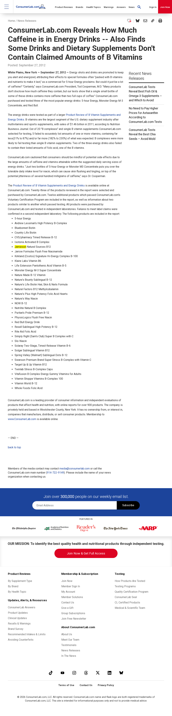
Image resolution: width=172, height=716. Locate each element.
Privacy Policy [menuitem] (106, 685)
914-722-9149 (55, 472)
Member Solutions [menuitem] (72, 597)
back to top (14, 447)
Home (11, 20)
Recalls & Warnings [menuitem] (19, 623)
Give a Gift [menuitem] (67, 607)
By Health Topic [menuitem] (17, 591)
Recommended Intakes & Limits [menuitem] (27, 634)
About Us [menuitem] (66, 634)
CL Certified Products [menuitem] (127, 602)
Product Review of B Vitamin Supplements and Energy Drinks (49, 185)
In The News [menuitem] (68, 655)
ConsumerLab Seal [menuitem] (126, 597)
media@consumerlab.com (74, 468)
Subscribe (128, 505)
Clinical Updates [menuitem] (17, 618)
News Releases (26, 20)
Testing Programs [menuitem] (125, 586)
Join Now (165, 7)
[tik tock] (51, 673)
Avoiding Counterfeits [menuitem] (20, 639)
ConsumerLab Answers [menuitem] (21, 607)
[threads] (86, 673)
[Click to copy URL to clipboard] (152, 21)
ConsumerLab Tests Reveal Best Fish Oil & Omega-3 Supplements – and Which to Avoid (145, 93)
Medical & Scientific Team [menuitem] (130, 607)
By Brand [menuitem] (13, 586)
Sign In (153, 7)
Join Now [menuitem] (66, 581)
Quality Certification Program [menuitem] (131, 591)
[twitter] (98, 673)
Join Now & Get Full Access (86, 553)
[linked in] (109, 673)
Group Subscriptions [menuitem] (73, 613)
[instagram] (74, 673)
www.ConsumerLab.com (22, 419)
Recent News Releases (140, 76)
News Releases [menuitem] (70, 650)
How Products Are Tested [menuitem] (130, 581)
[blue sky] (121, 673)
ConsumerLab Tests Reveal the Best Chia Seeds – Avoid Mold (142, 134)
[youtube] (62, 673)
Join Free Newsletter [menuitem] (73, 618)
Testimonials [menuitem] (68, 645)
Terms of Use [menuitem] (66, 685)
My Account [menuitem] (68, 591)
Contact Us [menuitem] (67, 602)
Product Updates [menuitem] (18, 612)
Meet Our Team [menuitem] (70, 639)
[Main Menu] (6, 6)
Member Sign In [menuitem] (70, 586)
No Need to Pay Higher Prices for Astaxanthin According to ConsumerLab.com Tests (145, 115)
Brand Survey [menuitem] (15, 629)
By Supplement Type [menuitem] (20, 581)
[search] (139, 6)
